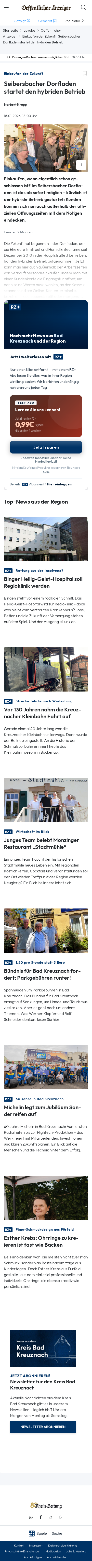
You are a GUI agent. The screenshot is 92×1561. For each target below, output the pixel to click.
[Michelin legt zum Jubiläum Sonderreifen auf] (46, 1066)
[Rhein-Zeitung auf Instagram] (50, 1517)
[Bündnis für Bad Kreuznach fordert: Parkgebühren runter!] (46, 930)
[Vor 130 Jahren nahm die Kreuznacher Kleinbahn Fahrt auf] (46, 669)
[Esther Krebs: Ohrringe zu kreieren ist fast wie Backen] (46, 1197)
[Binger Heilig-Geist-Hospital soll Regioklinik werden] (46, 538)
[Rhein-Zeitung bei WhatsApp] (30, 1517)
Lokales (29, 30)
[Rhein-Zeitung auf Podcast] (60, 1517)
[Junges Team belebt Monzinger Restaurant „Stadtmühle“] (46, 799)
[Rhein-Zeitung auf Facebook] (40, 1517)
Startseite (10, 30)
